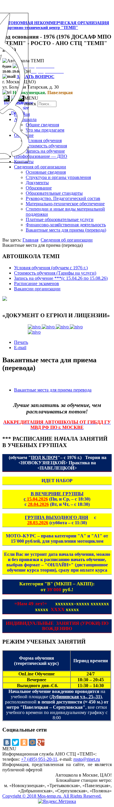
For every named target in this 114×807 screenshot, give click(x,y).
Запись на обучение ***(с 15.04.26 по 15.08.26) (61, 278)
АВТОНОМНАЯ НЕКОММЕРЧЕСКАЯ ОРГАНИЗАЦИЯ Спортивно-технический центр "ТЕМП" (55, 25)
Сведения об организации (40, 166)
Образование (39, 187)
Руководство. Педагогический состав (63, 198)
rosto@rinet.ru (86, 759)
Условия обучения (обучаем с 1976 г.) (51, 267)
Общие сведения (42, 124)
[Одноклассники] (23, 742)
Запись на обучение (45, 151)
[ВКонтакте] (7, 742)
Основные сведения (46, 172)
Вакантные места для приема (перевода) (66, 229)
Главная (30, 239)
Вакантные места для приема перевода (52, 389)
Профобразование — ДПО (40, 156)
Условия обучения (44, 140)
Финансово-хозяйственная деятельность (66, 224)
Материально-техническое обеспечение (65, 203)
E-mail (20, 347)
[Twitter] (15, 742)
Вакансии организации (37, 288)
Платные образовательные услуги (60, 219)
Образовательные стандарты (54, 193)
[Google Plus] (40, 742)
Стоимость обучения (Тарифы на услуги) (55, 272)
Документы (37, 182)
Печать (21, 342)
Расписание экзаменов (36, 283)
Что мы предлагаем (45, 129)
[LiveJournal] (49, 742)
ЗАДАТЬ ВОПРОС (35, 76)
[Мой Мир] (32, 742)
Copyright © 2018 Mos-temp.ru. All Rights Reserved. (52, 796)
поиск (30, 103)
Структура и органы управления (58, 177)
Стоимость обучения (46, 145)
